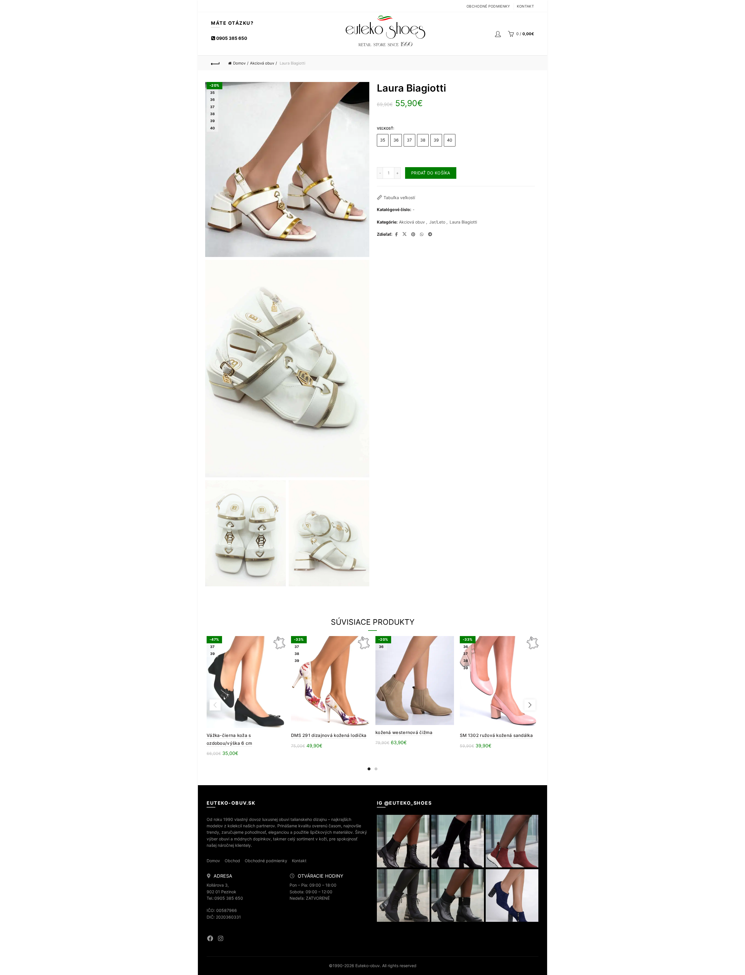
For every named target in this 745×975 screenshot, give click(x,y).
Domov (239, 63)
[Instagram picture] (403, 841)
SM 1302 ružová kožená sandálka (496, 735)
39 (436, 140)
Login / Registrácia (498, 33)
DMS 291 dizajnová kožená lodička (329, 735)
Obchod (232, 860)
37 (409, 140)
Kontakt (525, 6)
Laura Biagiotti (463, 221)
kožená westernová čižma (403, 732)
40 (450, 140)
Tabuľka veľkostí (399, 197)
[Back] (215, 63)
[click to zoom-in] (245, 533)
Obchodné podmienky (488, 6)
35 (383, 140)
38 (423, 140)
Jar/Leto (437, 221)
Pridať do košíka (430, 172)
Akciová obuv (262, 63)
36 (396, 140)
